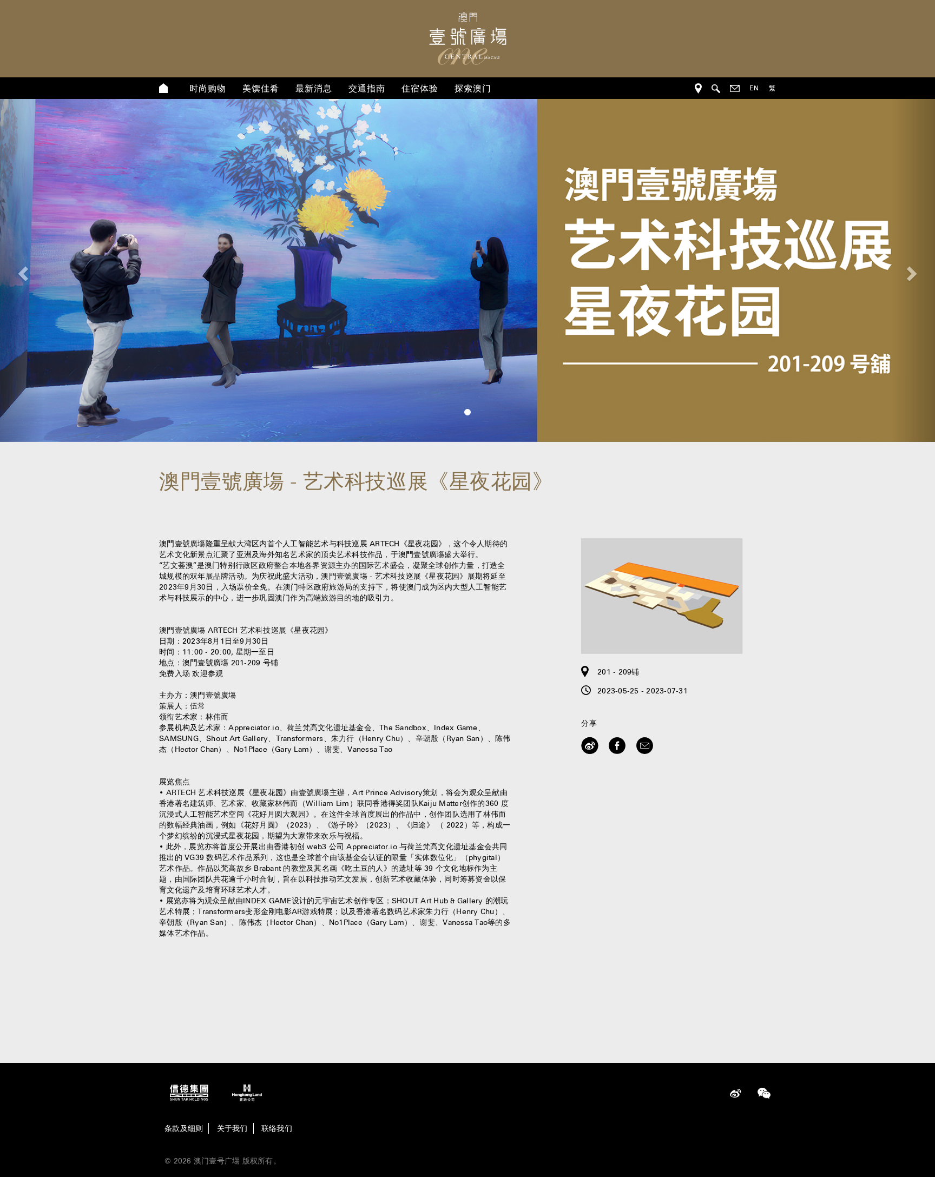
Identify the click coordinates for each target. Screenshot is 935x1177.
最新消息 (313, 88)
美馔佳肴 (260, 88)
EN (754, 88)
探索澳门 (473, 88)
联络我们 (276, 1128)
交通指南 (366, 88)
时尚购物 (207, 88)
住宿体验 (419, 88)
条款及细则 (183, 1128)
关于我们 (232, 1128)
